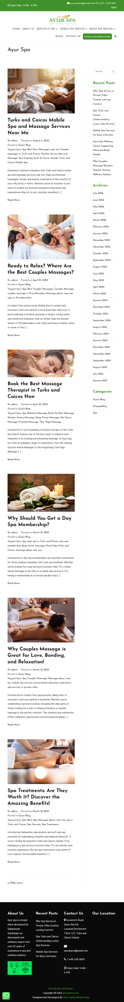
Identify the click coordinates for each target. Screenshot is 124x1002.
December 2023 (101, 347)
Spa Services (34, 824)
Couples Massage (64, 289)
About (60, 988)
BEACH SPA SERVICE (101, 29)
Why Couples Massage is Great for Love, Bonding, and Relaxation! (37, 655)
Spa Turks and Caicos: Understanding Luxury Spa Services (104, 117)
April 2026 (98, 213)
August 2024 (100, 327)
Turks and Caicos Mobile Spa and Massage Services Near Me (39, 126)
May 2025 (98, 280)
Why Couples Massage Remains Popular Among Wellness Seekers (103, 168)
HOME (16, 29)
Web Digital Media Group (76, 997)
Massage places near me (59, 293)
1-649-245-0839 (75, 959)
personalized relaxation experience (52, 683)
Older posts (16, 883)
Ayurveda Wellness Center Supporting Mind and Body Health (103, 148)
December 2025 (101, 240)
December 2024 (101, 307)
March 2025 (99, 293)
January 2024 (100, 340)
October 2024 (100, 314)
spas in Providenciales (19, 298)
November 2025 (101, 247)
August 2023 (100, 367)
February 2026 (101, 227)
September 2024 (102, 320)
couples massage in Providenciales (26, 293)
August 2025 (100, 267)
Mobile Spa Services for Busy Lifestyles (104, 132)
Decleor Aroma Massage (21, 417)
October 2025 (100, 253)
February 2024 (101, 334)
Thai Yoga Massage (50, 422)
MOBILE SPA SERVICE (72, 29)
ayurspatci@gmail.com (76, 950)
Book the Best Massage (61, 413)
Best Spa (32, 820)
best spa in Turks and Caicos (43, 541)
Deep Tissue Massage (47, 417)
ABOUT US (28, 29)
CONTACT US (73, 36)
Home (51, 988)
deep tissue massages (33, 546)
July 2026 (98, 193)
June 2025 (98, 274)
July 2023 (98, 374)
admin (14, 141)
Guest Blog (24, 145)
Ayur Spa (21, 149)
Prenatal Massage (28, 422)
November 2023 (101, 354)
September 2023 (102, 360)
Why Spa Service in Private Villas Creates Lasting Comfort (103, 97)
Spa (95, 413)
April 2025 (98, 287)
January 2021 (100, 380)
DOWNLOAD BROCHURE (97, 37)
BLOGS (59, 36)
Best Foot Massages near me (43, 149)
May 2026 (98, 207)
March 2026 (99, 220)
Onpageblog (100, 406)
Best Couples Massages (40, 289)
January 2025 (100, 300)
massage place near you (29, 550)
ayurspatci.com (71, 993)
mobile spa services (22, 683)
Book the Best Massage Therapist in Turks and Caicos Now (35, 390)
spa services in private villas (23, 687)
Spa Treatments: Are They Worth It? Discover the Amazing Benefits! (37, 797)
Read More (14, 200)
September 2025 (102, 260)
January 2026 (100, 233)
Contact (69, 988)
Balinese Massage (37, 413)
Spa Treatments (50, 824)
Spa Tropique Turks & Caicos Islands (38, 158)
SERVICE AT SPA (46, 29)
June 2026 (98, 200)
